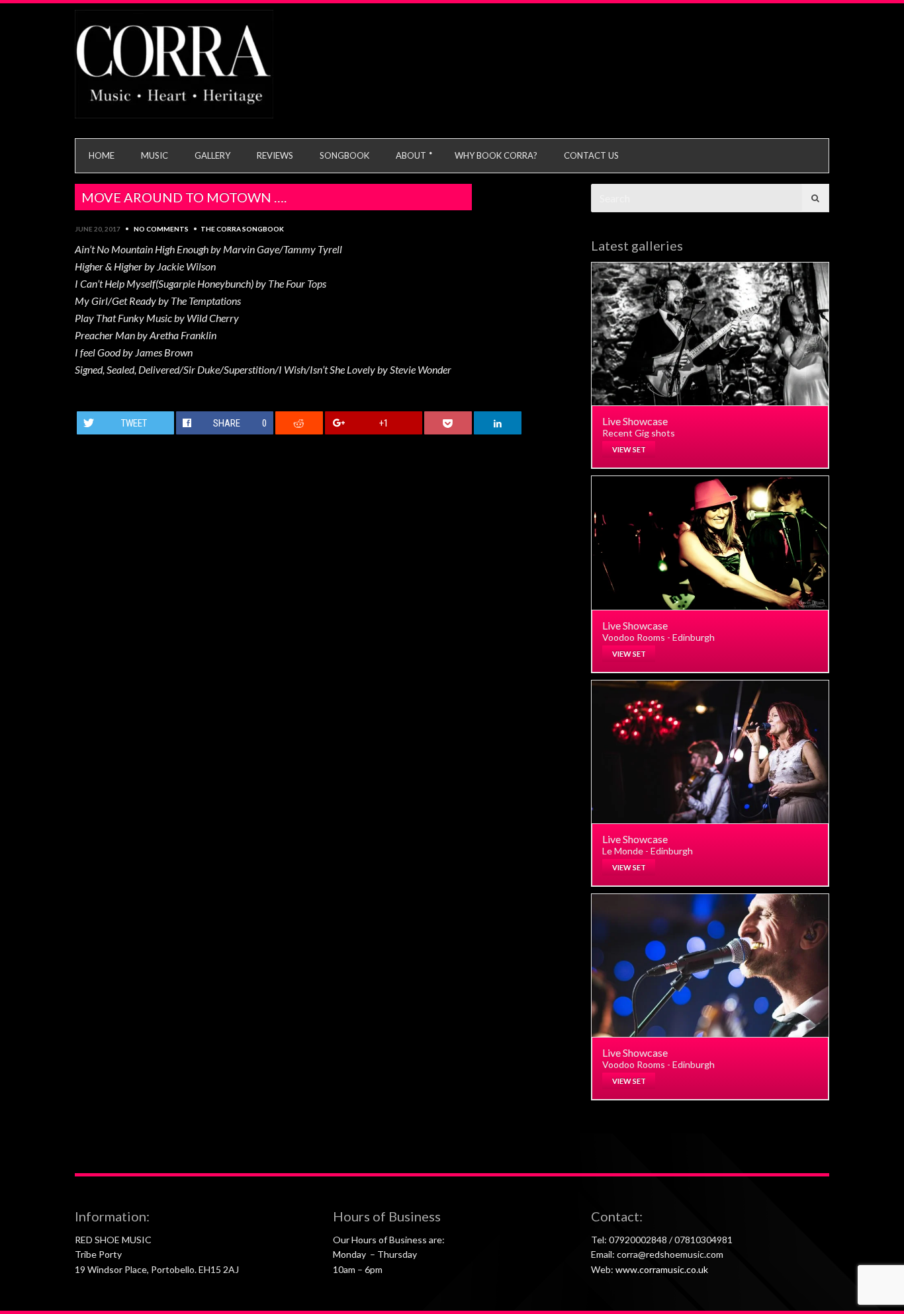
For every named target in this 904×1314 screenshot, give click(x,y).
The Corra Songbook (242, 229)
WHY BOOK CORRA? (496, 155)
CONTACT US (591, 155)
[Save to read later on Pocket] (448, 422)
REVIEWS (275, 155)
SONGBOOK (344, 155)
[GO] (815, 198)
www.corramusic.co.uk (661, 1269)
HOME (101, 155)
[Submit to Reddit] (299, 422)
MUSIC (154, 155)
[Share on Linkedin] (498, 422)
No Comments (161, 229)
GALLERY (212, 155)
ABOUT (411, 155)
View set (629, 449)
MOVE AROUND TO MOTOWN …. (184, 197)
